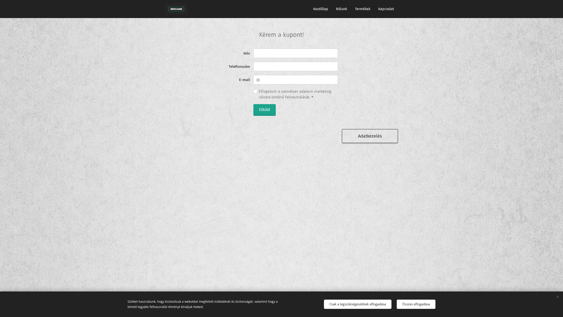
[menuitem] (320, 9)
